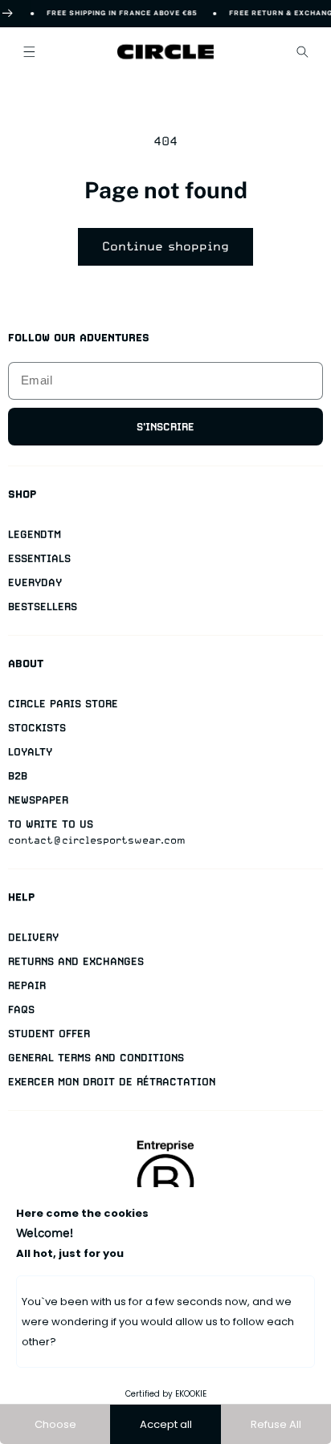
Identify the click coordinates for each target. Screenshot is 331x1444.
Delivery (33, 937)
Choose (55, 1424)
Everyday (35, 582)
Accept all (166, 1424)
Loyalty (30, 752)
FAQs (21, 1009)
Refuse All (276, 1424)
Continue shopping (165, 246)
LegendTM (34, 534)
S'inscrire (165, 427)
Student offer (49, 1033)
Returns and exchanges (76, 961)
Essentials (39, 558)
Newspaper (38, 800)
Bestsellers (42, 606)
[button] (29, 51)
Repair (27, 985)
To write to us (50, 824)
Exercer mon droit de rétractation (111, 1082)
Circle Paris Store (63, 704)
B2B (17, 776)
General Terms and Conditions (96, 1057)
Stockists (37, 728)
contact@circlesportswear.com (97, 840)
